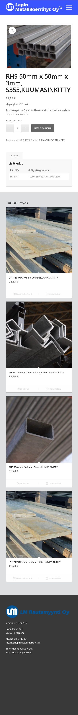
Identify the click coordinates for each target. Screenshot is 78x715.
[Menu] (67, 7)
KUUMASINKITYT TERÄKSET (51, 140)
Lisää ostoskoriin (43, 128)
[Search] (58, 7)
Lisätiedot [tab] (14, 155)
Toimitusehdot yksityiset (19, 648)
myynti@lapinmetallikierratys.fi (23, 642)
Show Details (54, 294)
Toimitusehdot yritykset (19, 652)
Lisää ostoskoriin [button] (24, 294)
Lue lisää (24, 388)
